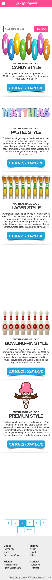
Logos (7, 545)
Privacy (11, 577)
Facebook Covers (12, 555)
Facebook (35, 565)
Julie (32, 555)
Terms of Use (20, 577)
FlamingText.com (12, 568)
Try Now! (41, 29)
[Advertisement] (27, 14)
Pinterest (34, 568)
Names (34, 545)
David (33, 552)
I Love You (9, 549)
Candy (7, 552)
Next (29, 529)
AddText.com (10, 565)
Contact (34, 561)
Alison (33, 549)
